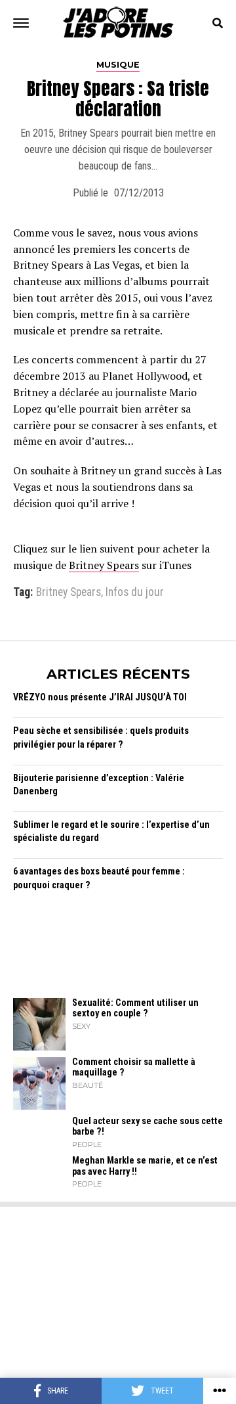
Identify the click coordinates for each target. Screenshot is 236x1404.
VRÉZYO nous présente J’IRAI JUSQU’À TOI (100, 697)
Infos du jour (135, 593)
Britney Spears (104, 565)
